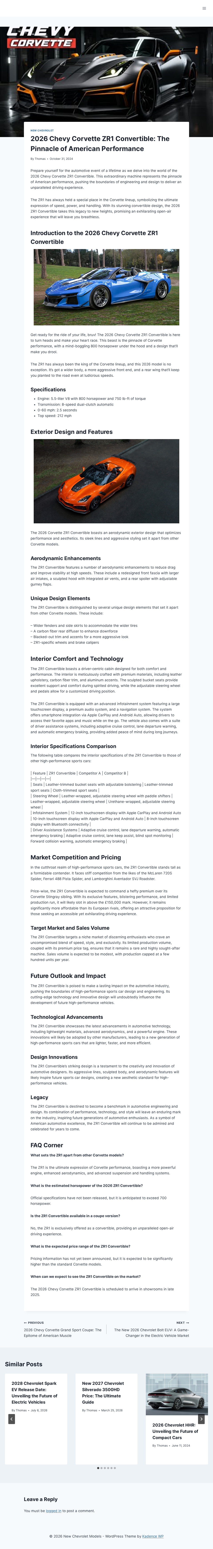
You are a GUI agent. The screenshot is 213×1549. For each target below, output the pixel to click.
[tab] (98, 1468)
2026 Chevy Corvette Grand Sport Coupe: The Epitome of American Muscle (63, 1329)
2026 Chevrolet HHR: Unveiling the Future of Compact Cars (175, 1431)
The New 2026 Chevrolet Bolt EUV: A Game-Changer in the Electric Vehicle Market (151, 1329)
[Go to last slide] (11, 1419)
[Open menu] (204, 8)
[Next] (201, 1419)
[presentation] (177, 1394)
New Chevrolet (42, 130)
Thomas (40, 158)
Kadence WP (153, 1536)
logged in (53, 1511)
